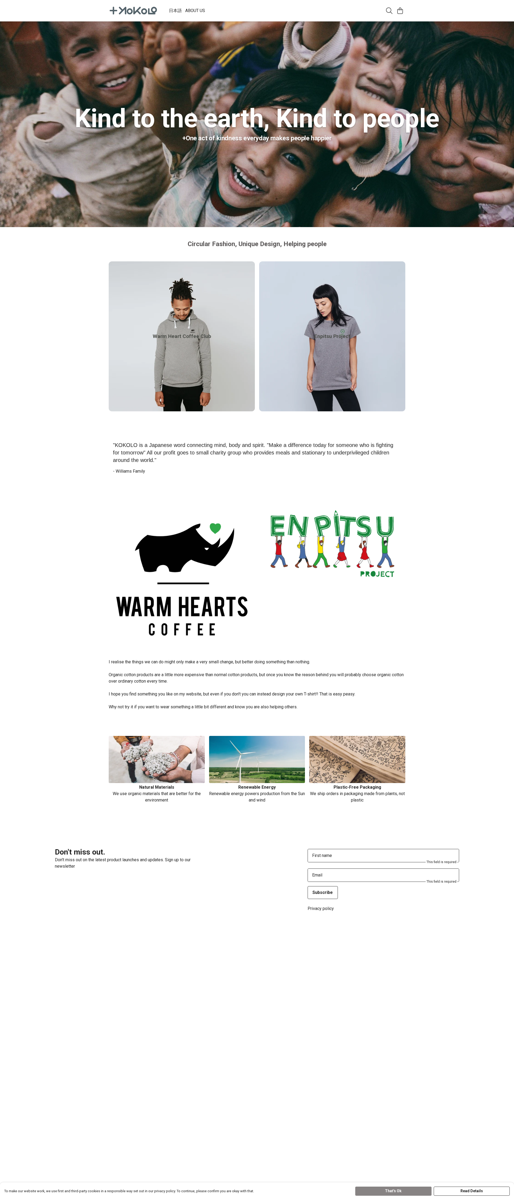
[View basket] (400, 10)
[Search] (389, 10)
